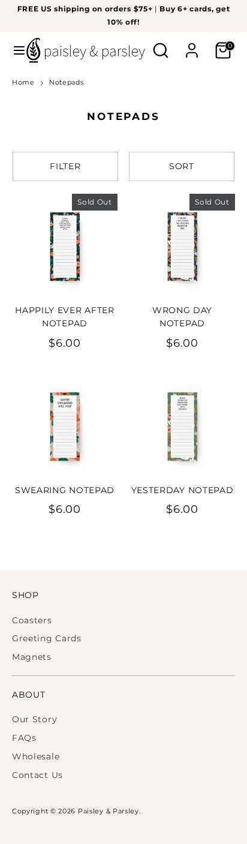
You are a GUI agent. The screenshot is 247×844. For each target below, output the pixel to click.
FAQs (24, 737)
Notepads (66, 82)
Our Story (34, 719)
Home (23, 82)
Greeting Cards (47, 638)
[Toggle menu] (13, 50)
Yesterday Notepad (182, 490)
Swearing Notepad (65, 490)
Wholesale (35, 756)
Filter (65, 166)
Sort (181, 166)
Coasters (32, 620)
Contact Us (37, 775)
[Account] (192, 45)
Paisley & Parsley (108, 811)
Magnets (32, 656)
